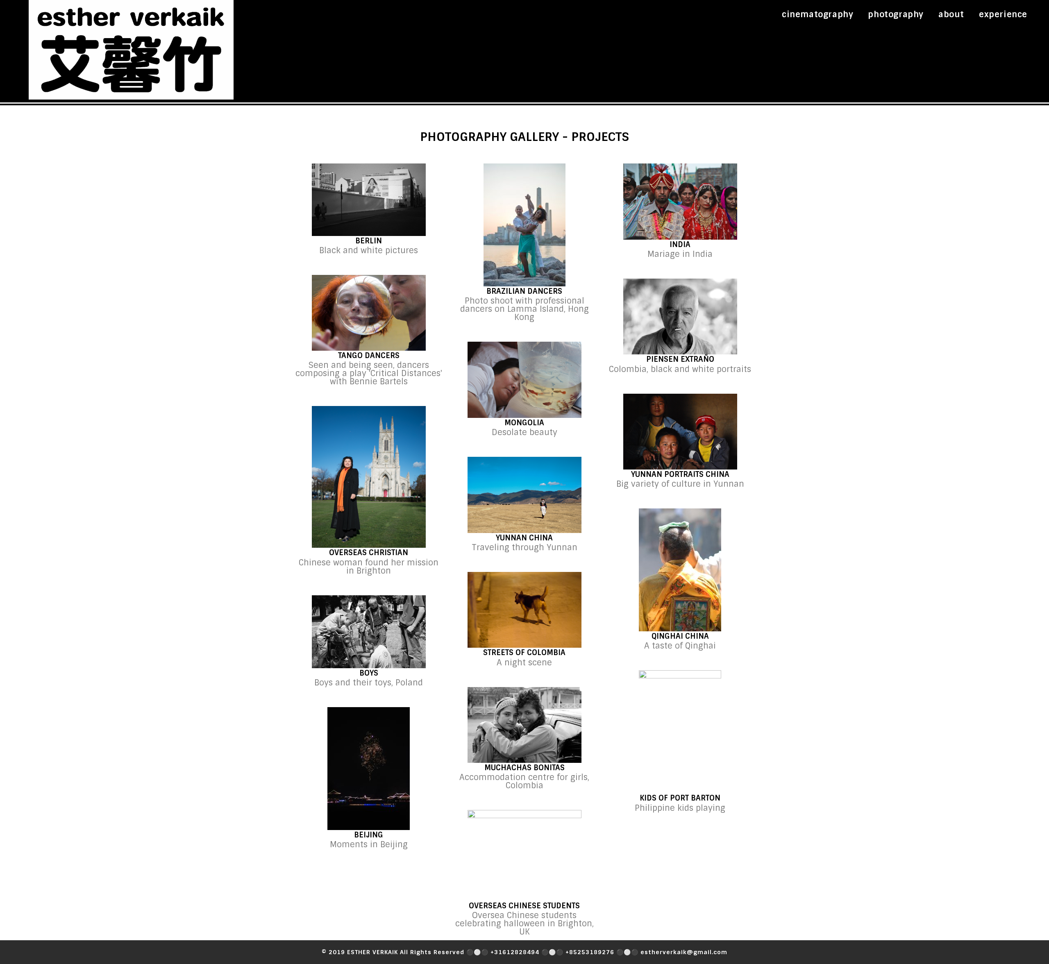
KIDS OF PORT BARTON (680, 798)
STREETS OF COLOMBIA (524, 653)
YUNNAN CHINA (524, 538)
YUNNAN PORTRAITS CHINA (680, 474)
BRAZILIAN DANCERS (524, 291)
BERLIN (368, 241)
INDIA (680, 245)
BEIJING (368, 835)
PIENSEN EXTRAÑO (680, 359)
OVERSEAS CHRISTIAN (368, 553)
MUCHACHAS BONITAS (524, 768)
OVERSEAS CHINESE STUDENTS (524, 906)
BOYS (368, 673)
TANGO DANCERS (369, 356)
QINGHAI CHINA (680, 636)
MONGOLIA (524, 423)
